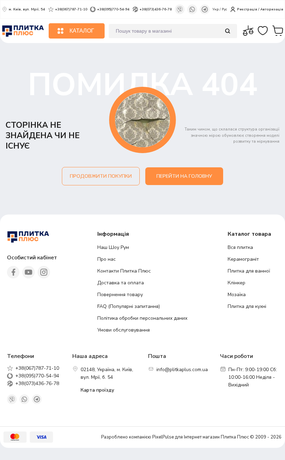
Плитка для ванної (249, 271)
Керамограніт (243, 259)
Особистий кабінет (32, 257)
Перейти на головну (184, 176)
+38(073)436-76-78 (155, 9)
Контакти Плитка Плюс (124, 271)
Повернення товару (120, 294)
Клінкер (236, 282)
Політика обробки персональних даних (142, 318)
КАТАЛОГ (82, 31)
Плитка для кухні (247, 306)
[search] (227, 31)
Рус (224, 9)
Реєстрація (247, 9)
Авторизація (271, 9)
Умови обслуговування (123, 330)
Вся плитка (240, 247)
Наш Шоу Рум (113, 247)
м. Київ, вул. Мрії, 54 (27, 9)
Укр (216, 9)
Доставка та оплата (120, 282)
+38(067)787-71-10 (71, 9)
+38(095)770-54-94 (113, 9)
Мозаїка (237, 294)
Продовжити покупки (101, 176)
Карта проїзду (97, 390)
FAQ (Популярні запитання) (128, 306)
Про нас (106, 259)
